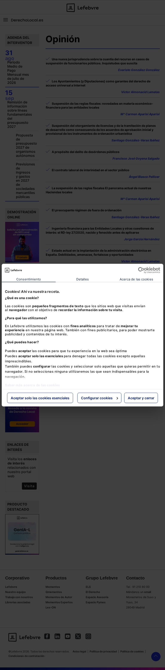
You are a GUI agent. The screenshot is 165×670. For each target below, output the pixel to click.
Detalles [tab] (82, 279)
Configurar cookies (97, 398)
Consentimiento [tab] (28, 279)
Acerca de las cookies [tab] (136, 279)
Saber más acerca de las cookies (32, 385)
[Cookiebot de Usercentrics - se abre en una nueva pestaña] (141, 270)
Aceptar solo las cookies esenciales (40, 398)
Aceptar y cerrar (141, 398)
